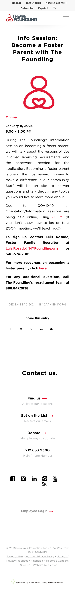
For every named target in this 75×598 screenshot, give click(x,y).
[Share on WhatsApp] (31, 329)
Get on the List (34, 415)
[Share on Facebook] (11, 329)
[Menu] (64, 18)
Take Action (33, 2)
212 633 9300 (37, 450)
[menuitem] (16, 3)
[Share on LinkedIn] (41, 329)
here (43, 268)
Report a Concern (57, 560)
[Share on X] (21, 329)
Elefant (52, 565)
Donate (33, 433)
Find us (34, 398)
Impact (16, 2)
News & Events (55, 2)
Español (43, 8)
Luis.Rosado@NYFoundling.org (32, 248)
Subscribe (27, 8)
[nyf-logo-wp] (31, 18)
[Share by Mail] (51, 329)
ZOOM (57, 217)
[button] (54, 8)
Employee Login (34, 511)
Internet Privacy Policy (39, 556)
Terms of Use (15, 556)
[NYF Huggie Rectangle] (37, 92)
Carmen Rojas (55, 304)
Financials (37, 560)
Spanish (25, 565)
